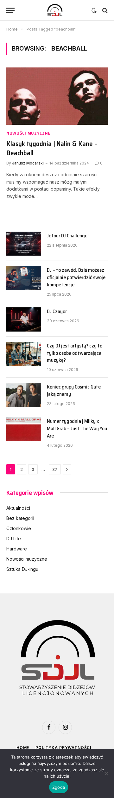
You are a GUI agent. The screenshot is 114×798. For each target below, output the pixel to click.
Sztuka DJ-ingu (22, 569)
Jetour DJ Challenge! (68, 236)
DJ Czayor (57, 311)
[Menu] (10, 10)
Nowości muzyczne (26, 559)
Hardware (16, 548)
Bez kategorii (20, 518)
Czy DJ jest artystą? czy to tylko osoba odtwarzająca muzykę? (74, 353)
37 (54, 469)
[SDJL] (54, 10)
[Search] (104, 10)
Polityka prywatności (63, 747)
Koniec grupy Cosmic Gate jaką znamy (74, 390)
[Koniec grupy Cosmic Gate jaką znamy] (23, 395)
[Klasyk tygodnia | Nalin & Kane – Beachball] (57, 96)
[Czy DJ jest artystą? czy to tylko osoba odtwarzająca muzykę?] (23, 354)
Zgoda (58, 787)
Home (22, 747)
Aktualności (18, 508)
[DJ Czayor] (23, 319)
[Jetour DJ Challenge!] (23, 244)
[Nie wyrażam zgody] (106, 773)
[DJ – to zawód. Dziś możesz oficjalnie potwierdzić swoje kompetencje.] (23, 278)
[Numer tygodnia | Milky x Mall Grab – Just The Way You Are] (23, 429)
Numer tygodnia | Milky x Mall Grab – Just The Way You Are (77, 428)
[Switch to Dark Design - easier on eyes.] (94, 10)
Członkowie (18, 528)
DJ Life (13, 538)
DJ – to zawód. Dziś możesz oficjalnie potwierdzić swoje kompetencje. (76, 277)
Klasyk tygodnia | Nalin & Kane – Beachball (52, 148)
